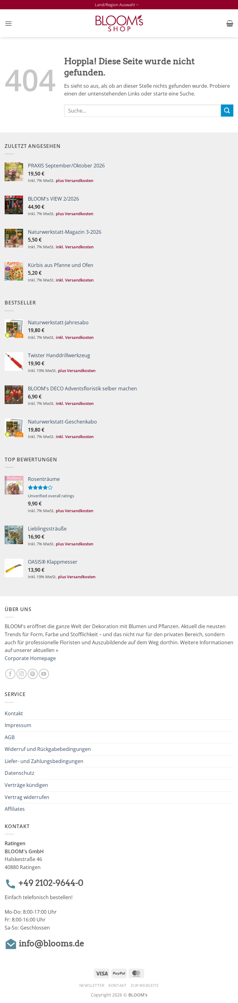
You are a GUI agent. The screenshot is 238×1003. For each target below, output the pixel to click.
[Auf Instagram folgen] (21, 674)
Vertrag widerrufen (27, 797)
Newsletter (91, 985)
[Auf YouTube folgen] (44, 674)
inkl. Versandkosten (75, 247)
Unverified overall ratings (51, 496)
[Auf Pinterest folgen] (33, 674)
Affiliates (15, 809)
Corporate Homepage (30, 658)
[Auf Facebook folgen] (10, 674)
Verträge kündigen (26, 785)
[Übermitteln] (227, 110)
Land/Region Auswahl (115, 4)
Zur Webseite (145, 985)
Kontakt (14, 713)
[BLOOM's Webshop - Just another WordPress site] (119, 23)
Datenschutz (19, 773)
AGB (10, 737)
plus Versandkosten (74, 180)
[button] (8, 23)
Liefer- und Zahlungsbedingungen (44, 761)
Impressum (18, 725)
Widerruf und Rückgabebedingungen (48, 749)
